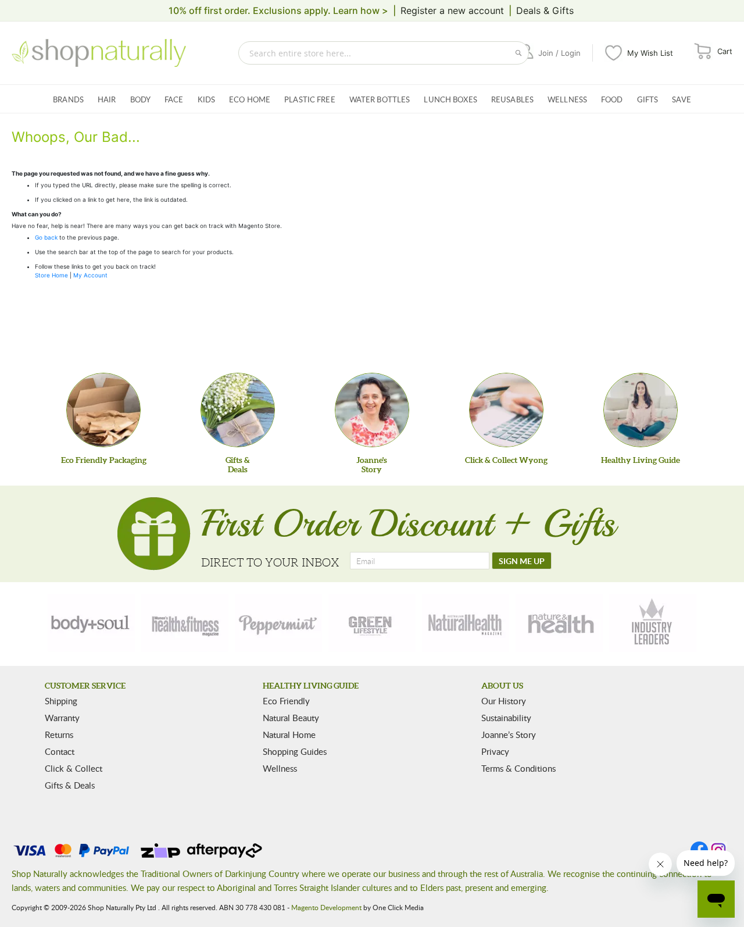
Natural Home (289, 734)
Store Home (51, 275)
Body (140, 99)
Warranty (62, 717)
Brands (68, 99)
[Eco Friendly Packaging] (103, 410)
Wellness (567, 99)
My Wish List (650, 53)
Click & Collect (73, 768)
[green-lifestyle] (372, 623)
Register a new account (452, 10)
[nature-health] (559, 623)
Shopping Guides (295, 751)
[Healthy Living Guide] (640, 410)
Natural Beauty (291, 717)
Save (681, 99)
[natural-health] (465, 623)
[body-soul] (91, 623)
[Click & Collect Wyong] (506, 410)
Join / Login (559, 53)
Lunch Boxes (450, 99)
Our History (503, 701)
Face (174, 99)
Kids (207, 99)
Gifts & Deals (70, 785)
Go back (46, 237)
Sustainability (506, 717)
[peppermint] (278, 623)
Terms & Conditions (518, 768)
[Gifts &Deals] (237, 410)
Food (612, 99)
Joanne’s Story (508, 734)
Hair (107, 99)
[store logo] (99, 53)
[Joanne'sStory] (372, 410)
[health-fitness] (184, 623)
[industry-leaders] (652, 623)
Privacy (495, 751)
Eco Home (249, 99)
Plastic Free (309, 99)
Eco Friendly (286, 701)
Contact (59, 751)
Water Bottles (379, 99)
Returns (59, 734)
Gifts (648, 99)
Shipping (61, 701)
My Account (90, 275)
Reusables (512, 99)
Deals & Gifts (545, 10)
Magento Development (326, 907)
